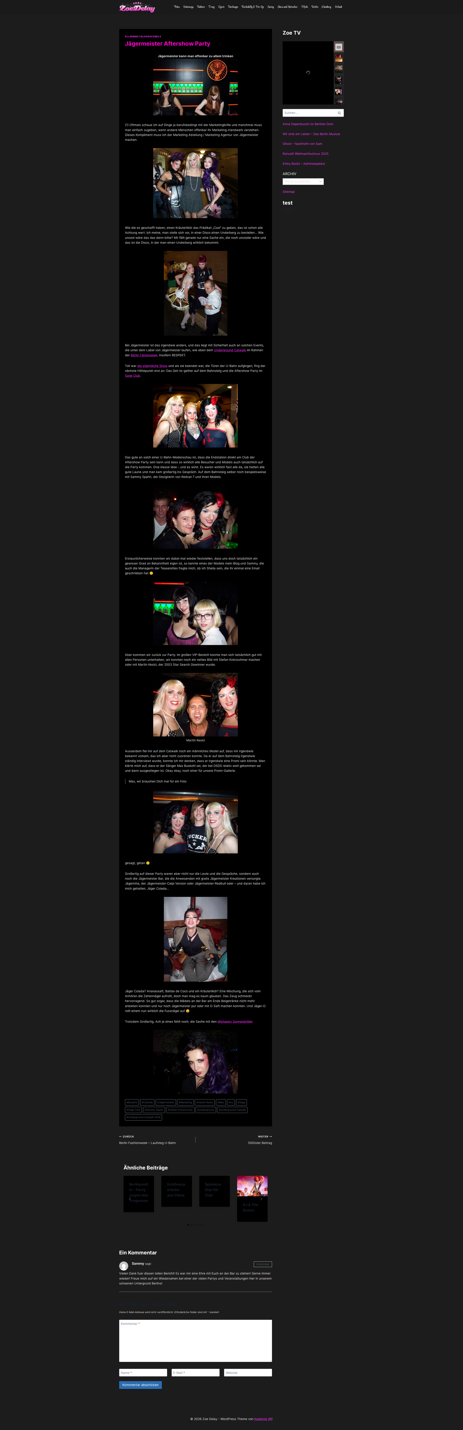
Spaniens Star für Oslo (213, 1189)
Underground (205, 1109)
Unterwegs (188, 7)
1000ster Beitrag (260, 1140)
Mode (304, 7)
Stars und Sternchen (287, 7)
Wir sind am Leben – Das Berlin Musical (311, 134)
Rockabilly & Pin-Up (253, 7)
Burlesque (233, 7)
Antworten (262, 1264)
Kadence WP (263, 1419)
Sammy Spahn (154, 1109)
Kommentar (130, 1324)
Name (126, 1373)
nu (231, 1102)
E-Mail (179, 1373)
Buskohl (132, 1102)
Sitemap (289, 192)
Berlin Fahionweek (144, 355)
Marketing (185, 1102)
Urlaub (338, 7)
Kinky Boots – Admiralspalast (304, 163)
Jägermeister (165, 1102)
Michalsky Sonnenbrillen (235, 1021)
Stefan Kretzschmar (180, 1109)
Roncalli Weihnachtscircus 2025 (305, 154)
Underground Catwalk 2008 (143, 1117)
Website (231, 1373)
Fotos (177, 7)
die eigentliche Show (152, 366)
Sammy (138, 1263)
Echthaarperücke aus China (176, 1189)
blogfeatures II (151, 36)
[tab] (188, 1225)
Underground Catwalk (230, 350)
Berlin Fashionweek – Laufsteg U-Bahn (147, 1140)
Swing (270, 7)
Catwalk (147, 1102)
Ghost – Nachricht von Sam (302, 144)
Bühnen (201, 7)
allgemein (131, 36)
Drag (211, 7)
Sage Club (132, 375)
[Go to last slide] (130, 1199)
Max (221, 1102)
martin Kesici (205, 1102)
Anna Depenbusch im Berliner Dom (308, 124)
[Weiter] (261, 1199)
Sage (241, 1102)
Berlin (314, 7)
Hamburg (326, 7)
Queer (221, 7)
